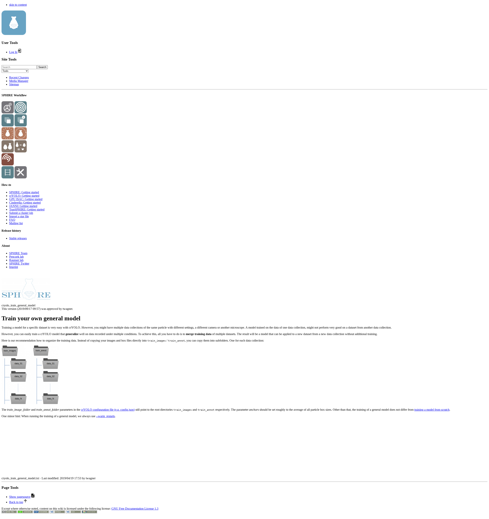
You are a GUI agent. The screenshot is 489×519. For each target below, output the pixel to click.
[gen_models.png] (30, 403)
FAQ (12, 219)
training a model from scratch (431, 409)
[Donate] (25, 512)
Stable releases (18, 238)
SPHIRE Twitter (19, 263)
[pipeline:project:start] (8, 112)
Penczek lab (16, 256)
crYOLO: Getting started (24, 195)
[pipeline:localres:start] (8, 164)
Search (42, 67)
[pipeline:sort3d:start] (8, 151)
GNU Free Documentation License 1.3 (134, 508)
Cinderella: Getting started (25, 202)
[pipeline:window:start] (8, 125)
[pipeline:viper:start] (8, 138)
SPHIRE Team (18, 253)
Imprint (13, 267)
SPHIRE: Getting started (24, 192)
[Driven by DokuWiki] (89, 512)
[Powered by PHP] (41, 512)
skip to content (18, 4)
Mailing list (16, 223)
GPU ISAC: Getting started (25, 199)
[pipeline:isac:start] (21, 125)
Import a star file (19, 216)
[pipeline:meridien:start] (21, 138)
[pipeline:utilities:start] (21, 177)
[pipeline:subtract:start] (21, 151)
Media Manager (18, 81)
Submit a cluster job (21, 213)
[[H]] (14, 32)
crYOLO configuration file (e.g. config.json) (108, 409)
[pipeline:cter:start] (21, 112)
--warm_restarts (105, 416)
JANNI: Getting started (23, 206)
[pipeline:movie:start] (8, 177)
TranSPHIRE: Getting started (27, 209)
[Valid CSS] (73, 512)
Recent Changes (19, 77)
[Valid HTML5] (57, 512)
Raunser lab (16, 260)
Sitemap (14, 84)
